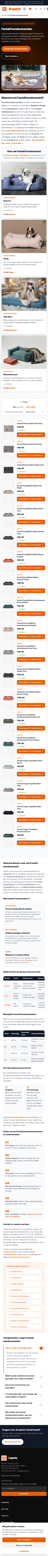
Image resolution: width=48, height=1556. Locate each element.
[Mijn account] (40, 9)
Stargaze (24, 155)
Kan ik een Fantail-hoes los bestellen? (17, 1386)
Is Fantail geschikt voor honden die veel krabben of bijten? (21, 1395)
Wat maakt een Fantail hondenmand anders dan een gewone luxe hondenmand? (18, 1415)
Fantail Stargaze (16, 1284)
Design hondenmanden (19, 1321)
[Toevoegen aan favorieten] (13, 421)
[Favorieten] (45, 9)
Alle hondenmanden (17, 1302)
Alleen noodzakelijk (24, 1545)
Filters (25, 402)
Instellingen (24, 1551)
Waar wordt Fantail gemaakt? (19, 1348)
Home (3, 15)
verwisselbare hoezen (14, 130)
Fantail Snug (15, 1278)
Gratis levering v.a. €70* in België (15, 1)
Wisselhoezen (15, 1290)
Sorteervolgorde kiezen (14, 412)
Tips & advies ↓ (12, 56)
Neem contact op (12, 1442)
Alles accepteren (24, 1540)
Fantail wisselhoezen (19, 1117)
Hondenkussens (16, 1314)
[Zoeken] (36, 9)
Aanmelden (24, 1494)
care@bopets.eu (23, 1471)
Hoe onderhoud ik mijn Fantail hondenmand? (18, 1404)
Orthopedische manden (19, 1308)
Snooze (9, 155)
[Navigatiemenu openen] (24, 9)
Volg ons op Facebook (10, 1476)
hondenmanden (9, 1252)
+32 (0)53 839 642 (8, 1471)
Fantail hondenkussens (20, 1257)
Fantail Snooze (15, 1271)
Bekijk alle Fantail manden (15, 49)
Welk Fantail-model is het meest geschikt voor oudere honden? (19, 1377)
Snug (15, 155)
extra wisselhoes (26, 960)
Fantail (8, 15)
